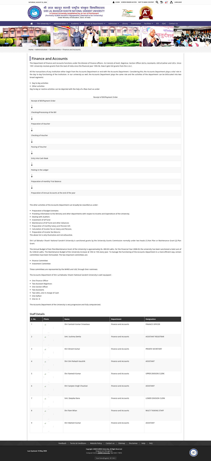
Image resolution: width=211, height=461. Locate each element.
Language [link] (178, 2)
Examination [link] (136, 23)
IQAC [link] (164, 23)
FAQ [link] (151, 443)
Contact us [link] (110, 443)
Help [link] (143, 443)
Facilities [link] (147, 23)
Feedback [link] (62, 443)
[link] (157, 2)
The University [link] (43, 23)
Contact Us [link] (173, 23)
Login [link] (117, 2)
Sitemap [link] (121, 443)
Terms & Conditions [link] (78, 443)
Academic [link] (75, 23)
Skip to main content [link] (146, 2)
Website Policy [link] (96, 443)
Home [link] (31, 49)
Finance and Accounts (50, 58)
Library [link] (125, 23)
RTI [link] (157, 23)
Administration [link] (60, 23)
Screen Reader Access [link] (129, 2)
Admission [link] (112, 23)
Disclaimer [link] (133, 443)
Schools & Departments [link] (93, 23)
